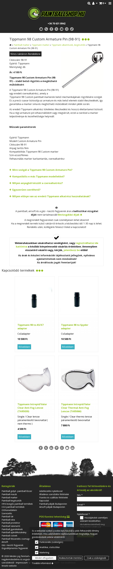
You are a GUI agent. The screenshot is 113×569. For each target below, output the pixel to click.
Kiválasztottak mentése (70, 558)
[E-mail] (41, 29)
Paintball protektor (11, 522)
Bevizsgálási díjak (68, 214)
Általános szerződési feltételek (54, 494)
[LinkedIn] (51, 448)
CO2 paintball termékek (13, 507)
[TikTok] (72, 29)
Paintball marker (9, 497)
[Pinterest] (56, 448)
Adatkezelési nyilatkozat (51, 491)
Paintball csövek (9, 535)
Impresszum (22, 562)
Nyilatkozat (83, 514)
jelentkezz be (72, 250)
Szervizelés (7, 513)
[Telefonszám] (46, 29)
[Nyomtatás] (72, 448)
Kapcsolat (44, 500)
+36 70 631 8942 (56, 23)
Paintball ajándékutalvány (14, 532)
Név (80, 495)
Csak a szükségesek (96, 558)
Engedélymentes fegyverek (15, 548)
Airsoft (5, 541)
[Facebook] (51, 29)
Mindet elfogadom (44, 558)
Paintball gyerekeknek (12, 529)
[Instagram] (67, 29)
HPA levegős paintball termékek (17, 503)
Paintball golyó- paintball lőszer (17, 491)
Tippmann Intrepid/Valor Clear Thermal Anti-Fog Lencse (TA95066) (75, 408)
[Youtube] (61, 29)
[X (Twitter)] (56, 29)
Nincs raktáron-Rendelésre (25, 54)
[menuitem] (102, 3)
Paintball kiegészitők (11, 500)
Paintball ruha (8, 519)
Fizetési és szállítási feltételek (53, 497)
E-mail (81, 504)
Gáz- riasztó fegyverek (12, 545)
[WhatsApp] (61, 448)
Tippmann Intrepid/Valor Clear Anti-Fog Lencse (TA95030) (32, 408)
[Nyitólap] (56, 13)
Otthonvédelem (9, 510)
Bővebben (24, 346)
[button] (110, 3)
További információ (41, 563)
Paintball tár (7, 516)
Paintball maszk (9, 494)
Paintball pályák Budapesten (53, 503)
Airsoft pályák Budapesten (52, 507)
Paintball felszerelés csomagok (16, 538)
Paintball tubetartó (11, 526)
